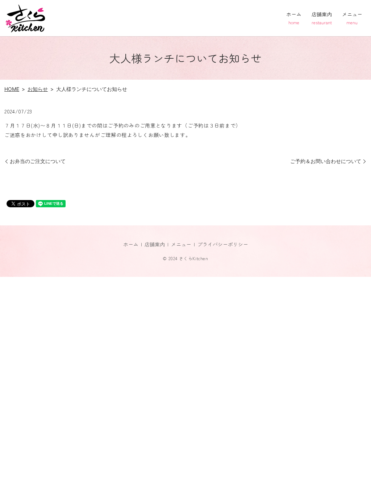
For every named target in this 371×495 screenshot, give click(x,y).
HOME (11, 89)
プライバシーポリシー (222, 244)
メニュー (352, 18)
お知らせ (38, 89)
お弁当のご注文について (38, 161)
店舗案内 (322, 18)
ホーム (293, 18)
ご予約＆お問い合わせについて (325, 161)
